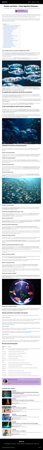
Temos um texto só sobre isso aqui (32, 341)
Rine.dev (40, 447)
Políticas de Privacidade (21, 443)
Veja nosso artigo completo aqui (26, 332)
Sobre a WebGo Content (29, 443)
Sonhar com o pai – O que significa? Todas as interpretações (23, 400)
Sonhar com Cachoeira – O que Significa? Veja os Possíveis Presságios (25, 423)
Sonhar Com (14, 406)
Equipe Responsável (7, 443)
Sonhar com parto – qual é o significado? (19, 415)
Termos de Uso (36, 443)
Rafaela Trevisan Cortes (20, 10)
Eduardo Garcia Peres (16, 403)
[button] (40, 2)
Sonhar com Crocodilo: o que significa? (19, 407)
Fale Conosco (13, 443)
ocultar (8, 24)
